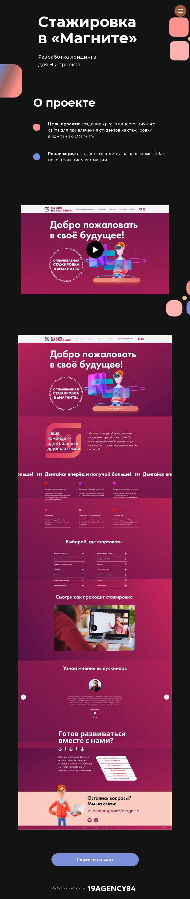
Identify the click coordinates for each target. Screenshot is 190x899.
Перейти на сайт (95, 859)
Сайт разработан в (69, 888)
